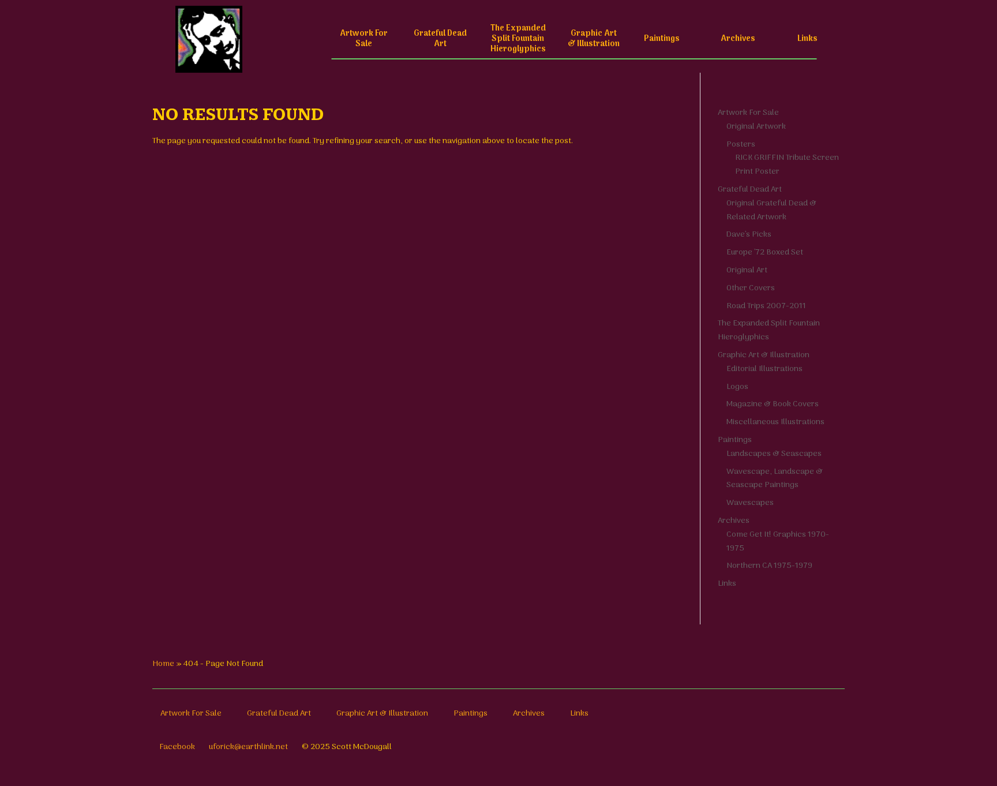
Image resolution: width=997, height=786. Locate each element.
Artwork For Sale (364, 39)
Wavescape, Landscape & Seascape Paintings (774, 478)
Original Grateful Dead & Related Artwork (771, 210)
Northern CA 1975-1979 (769, 565)
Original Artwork (756, 126)
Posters (740, 144)
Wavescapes (750, 503)
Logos (737, 387)
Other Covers (750, 288)
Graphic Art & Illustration (594, 39)
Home (163, 664)
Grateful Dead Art (440, 39)
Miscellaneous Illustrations (775, 422)
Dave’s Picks (748, 234)
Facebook (177, 747)
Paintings (662, 39)
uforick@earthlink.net (248, 747)
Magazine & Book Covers (772, 404)
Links (807, 39)
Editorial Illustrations (764, 369)
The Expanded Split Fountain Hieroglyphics (518, 39)
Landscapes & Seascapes (774, 454)
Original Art (746, 270)
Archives (738, 39)
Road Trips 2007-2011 (766, 306)
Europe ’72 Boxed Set (764, 252)
